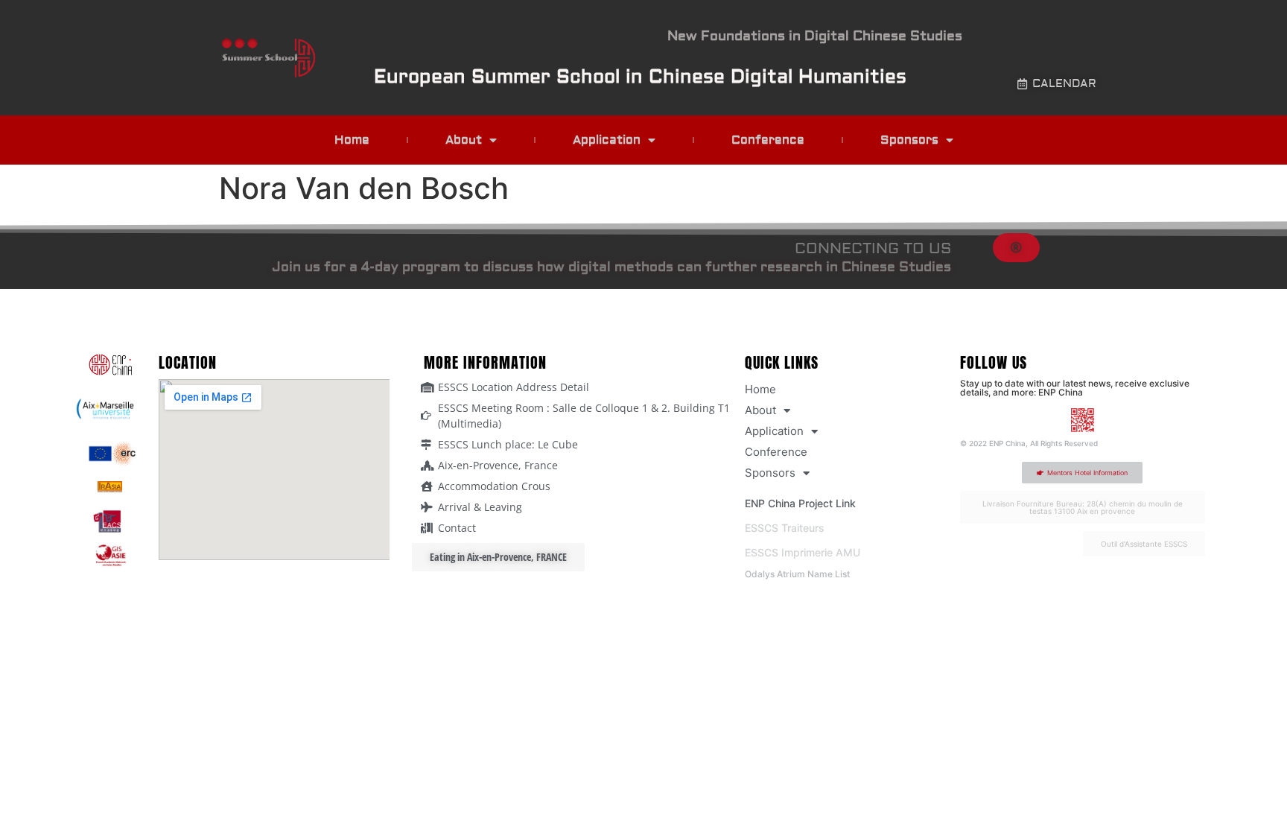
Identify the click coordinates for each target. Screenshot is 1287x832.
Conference (767, 140)
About (463, 140)
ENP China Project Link (800, 503)
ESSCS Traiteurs (784, 527)
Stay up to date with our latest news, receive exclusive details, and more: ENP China (1074, 388)
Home (351, 140)
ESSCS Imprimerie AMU (802, 552)
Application (607, 140)
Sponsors (909, 140)
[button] (1016, 247)
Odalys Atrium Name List (797, 573)
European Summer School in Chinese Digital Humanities (640, 77)
